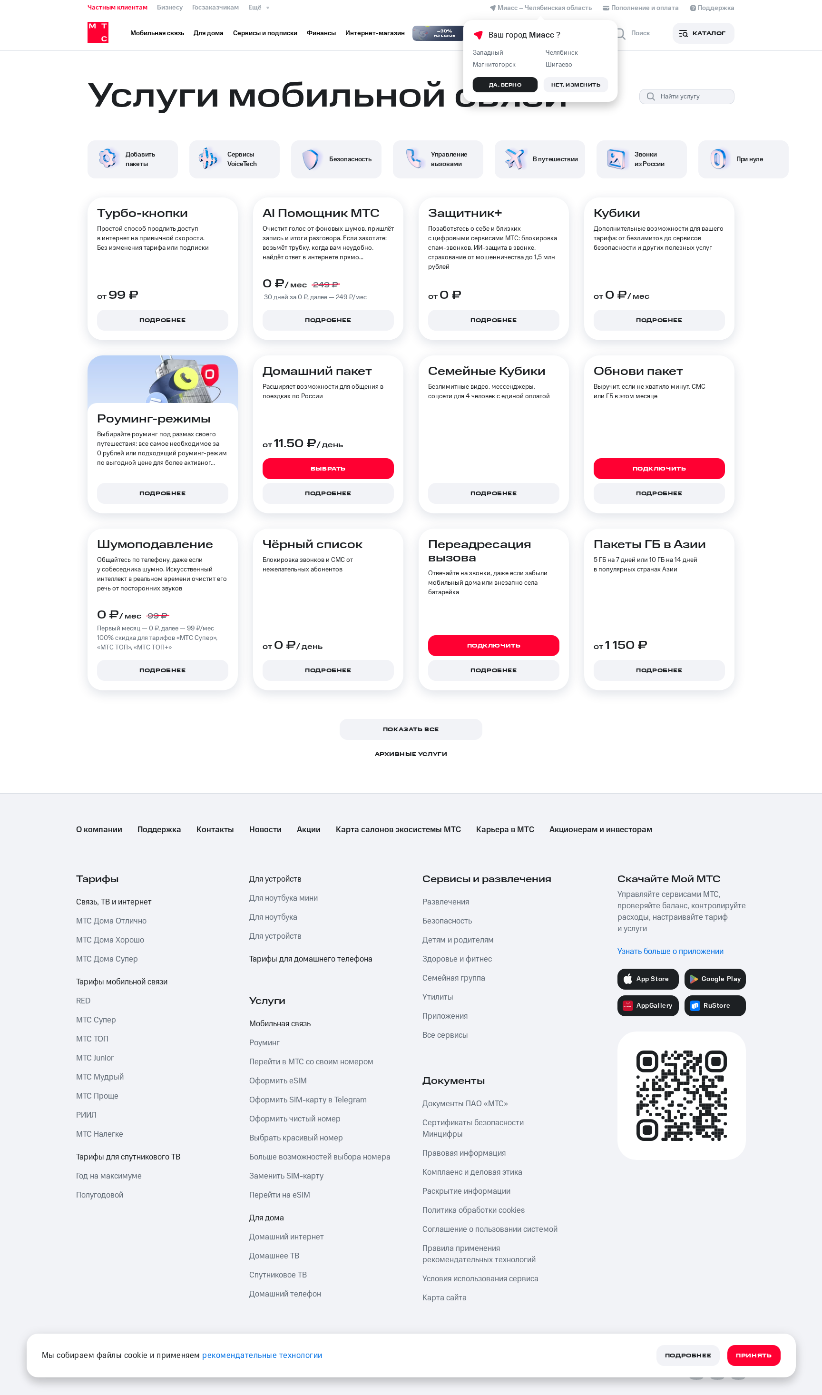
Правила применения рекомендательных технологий (479, 1254)
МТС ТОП (92, 1039)
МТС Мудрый (100, 1077)
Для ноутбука (273, 917)
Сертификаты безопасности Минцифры (473, 1128)
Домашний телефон (285, 1294)
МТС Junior (95, 1058)
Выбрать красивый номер (296, 1138)
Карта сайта (444, 1298)
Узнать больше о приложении (670, 951)
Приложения (445, 1016)
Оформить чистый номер (295, 1119)
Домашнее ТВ (274, 1256)
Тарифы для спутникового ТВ (128, 1157)
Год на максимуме (109, 1176)
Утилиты (437, 997)
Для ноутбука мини (283, 898)
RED (83, 1001)
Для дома (266, 1218)
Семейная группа (453, 978)
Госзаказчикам (215, 7)
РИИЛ (86, 1115)
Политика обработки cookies (473, 1210)
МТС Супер (96, 1020)
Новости (265, 829)
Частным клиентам (117, 7)
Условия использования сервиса (480, 1279)
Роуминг (264, 1043)
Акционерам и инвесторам (600, 829)
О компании (99, 829)
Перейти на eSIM (279, 1195)
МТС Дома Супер (107, 959)
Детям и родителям (458, 940)
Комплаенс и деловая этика (472, 1172)
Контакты (215, 829)
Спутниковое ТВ (278, 1275)
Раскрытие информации (466, 1191)
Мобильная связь (280, 1024)
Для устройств (275, 879)
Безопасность (447, 921)
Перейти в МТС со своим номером (311, 1062)
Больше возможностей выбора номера (320, 1157)
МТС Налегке (99, 1134)
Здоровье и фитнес (457, 959)
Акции (309, 829)
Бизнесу (170, 7)
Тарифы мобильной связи (121, 982)
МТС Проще (97, 1096)
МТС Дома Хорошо (110, 940)
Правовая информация (464, 1153)
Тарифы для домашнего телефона (310, 959)
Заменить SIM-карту (286, 1176)
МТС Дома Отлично (111, 921)
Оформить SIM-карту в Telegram (308, 1100)
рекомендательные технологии (262, 1355)
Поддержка (159, 829)
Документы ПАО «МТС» (465, 1104)
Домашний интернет (286, 1237)
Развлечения (445, 902)
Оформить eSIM (278, 1081)
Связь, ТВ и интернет (114, 902)
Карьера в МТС (505, 829)
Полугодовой (99, 1195)
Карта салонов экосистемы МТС (398, 829)
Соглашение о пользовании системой (490, 1229)
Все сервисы (445, 1035)
